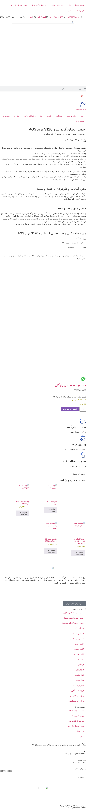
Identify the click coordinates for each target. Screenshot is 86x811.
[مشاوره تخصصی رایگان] (83, 379)
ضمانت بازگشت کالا (76, 5)
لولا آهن (81, 664)
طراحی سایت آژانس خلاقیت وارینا (73, 805)
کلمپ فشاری (79, 654)
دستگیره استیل (78, 633)
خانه (82, 116)
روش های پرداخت (57, 5)
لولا (41, 116)
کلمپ (49, 116)
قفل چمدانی (79, 680)
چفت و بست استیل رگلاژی (73, 613)
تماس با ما (69, 10)
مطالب (16, 116)
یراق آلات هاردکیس (76, 701)
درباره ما (80, 10)
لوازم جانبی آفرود (77, 690)
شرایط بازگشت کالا (38, 5)
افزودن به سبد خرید (70, 409)
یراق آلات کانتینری (77, 696)
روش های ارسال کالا (19, 5)
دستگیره (59, 116)
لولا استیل (80, 670)
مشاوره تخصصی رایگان (70, 385)
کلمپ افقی (79, 644)
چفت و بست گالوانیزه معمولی (72, 623)
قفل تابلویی (79, 675)
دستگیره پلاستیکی (77, 639)
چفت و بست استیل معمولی (73, 618)
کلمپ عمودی (79, 649)
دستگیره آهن (79, 628)
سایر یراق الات (78, 685)
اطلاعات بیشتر (52, 510)
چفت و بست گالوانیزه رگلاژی (54, 134)
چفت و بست (71, 116)
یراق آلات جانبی (30, 116)
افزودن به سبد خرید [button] (23, 513)
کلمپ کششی (78, 659)
